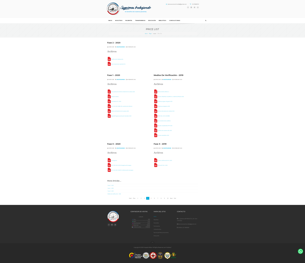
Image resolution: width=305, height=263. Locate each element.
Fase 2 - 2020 (113, 43)
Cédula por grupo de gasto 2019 (165, 101)
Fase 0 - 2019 (111, 191)
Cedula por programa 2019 (164, 106)
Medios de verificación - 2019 (168, 75)
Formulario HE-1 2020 (116, 101)
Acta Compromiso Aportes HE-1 (118, 64)
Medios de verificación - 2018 (114, 194)
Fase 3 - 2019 (160, 144)
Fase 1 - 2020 (113, 75)
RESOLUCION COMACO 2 (163, 91)
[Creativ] (129, 8)
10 (167, 198)
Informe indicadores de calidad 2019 (166, 111)
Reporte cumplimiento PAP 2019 (165, 125)
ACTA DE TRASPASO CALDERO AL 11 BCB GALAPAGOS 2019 (171, 96)
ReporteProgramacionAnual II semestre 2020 (121, 116)
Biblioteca (162, 20)
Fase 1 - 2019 (111, 188)
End (175, 198)
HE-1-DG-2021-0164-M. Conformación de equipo (122, 170)
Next (171, 198)
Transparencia (140, 20)
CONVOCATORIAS (174, 20)
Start (130, 198)
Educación (152, 20)
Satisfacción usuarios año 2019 (165, 130)
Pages (150, 33)
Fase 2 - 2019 (111, 185)
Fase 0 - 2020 (113, 144)
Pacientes (128, 20)
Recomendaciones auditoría (164, 120)
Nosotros (118, 20)
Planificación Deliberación (117, 59)
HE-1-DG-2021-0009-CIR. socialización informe (121, 106)
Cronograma (114, 160)
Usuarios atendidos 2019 (163, 135)
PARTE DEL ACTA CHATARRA (164, 116)
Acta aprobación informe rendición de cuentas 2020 (123, 91)
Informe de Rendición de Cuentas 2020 (120, 111)
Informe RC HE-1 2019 (163, 165)
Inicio (110, 20)
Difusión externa (115, 96)
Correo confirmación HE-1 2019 (165, 160)
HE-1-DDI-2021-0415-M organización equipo (121, 165)
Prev (134, 198)
